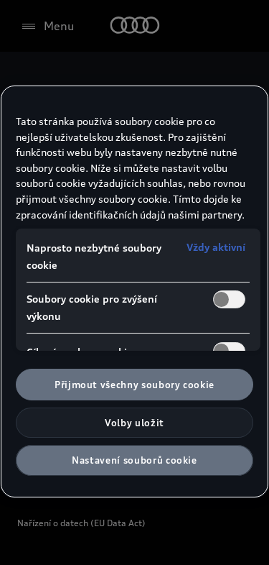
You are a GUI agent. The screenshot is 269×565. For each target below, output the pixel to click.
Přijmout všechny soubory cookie (134, 384)
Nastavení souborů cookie (134, 460)
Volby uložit (134, 422)
